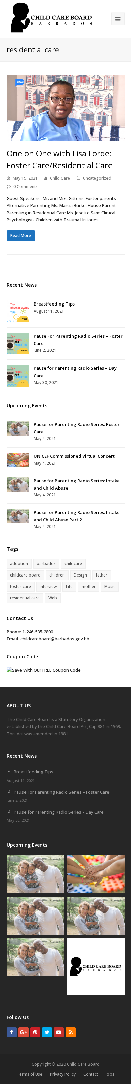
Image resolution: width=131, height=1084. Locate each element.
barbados (46, 563)
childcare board (25, 575)
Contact (90, 1074)
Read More (20, 236)
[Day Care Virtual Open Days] (96, 966)
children (57, 575)
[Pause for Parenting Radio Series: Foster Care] (18, 428)
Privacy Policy (63, 1074)
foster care (20, 586)
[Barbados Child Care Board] (52, 17)
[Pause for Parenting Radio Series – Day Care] (18, 376)
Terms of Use (29, 1074)
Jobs (110, 1074)
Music (109, 586)
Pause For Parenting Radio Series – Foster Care (62, 792)
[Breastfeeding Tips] (18, 311)
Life (69, 586)
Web (52, 598)
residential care (25, 598)
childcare (73, 563)
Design (80, 575)
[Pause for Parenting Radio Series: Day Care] (35, 957)
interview (48, 586)
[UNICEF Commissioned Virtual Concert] (18, 460)
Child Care (60, 178)
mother (89, 586)
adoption (19, 563)
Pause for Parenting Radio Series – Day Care (59, 812)
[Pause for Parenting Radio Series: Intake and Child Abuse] (18, 484)
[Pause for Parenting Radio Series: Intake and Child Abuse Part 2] (18, 516)
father (101, 575)
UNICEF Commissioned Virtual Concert (74, 456)
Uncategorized (97, 178)
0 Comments (25, 186)
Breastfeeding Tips (54, 304)
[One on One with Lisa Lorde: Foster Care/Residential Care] (66, 108)
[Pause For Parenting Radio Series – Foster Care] (18, 343)
